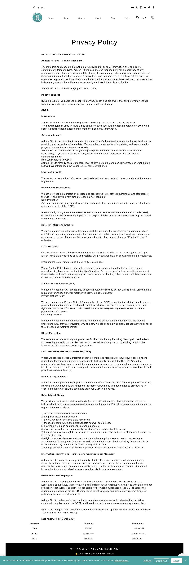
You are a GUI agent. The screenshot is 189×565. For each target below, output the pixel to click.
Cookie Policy (112, 549)
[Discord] (132, 7)
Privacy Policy (97, 549)
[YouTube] (145, 7)
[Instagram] (140, 7)
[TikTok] (149, 7)
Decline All (161, 560)
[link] (153, 17)
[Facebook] (153, 7)
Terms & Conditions (79, 549)
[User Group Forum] (136, 7)
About (34, 533)
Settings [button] (147, 560)
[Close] (185, 560)
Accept (176, 560)
